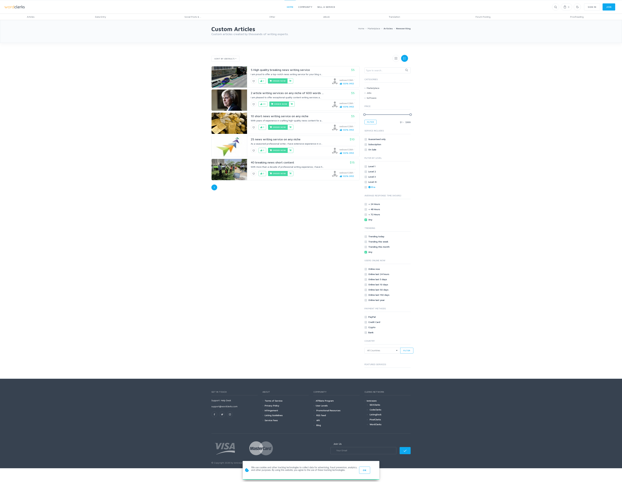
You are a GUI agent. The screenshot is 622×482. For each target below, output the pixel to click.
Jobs (369, 92)
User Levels (322, 405)
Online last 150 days (379, 294)
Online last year (376, 300)
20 (264, 104)
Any (370, 219)
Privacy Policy (272, 405)
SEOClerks (375, 404)
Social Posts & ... (192, 16)
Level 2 (372, 171)
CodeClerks (375, 409)
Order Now (279, 81)
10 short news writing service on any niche (279, 116)
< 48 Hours (374, 209)
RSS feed (321, 415)
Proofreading (577, 16)
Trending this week (378, 241)
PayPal (372, 316)
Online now (374, 269)
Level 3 (372, 176)
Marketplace (373, 88)
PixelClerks (375, 419)
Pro (373, 187)
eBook (326, 16)
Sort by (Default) (224, 58)
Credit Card (374, 322)
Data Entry (100, 16)
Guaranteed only (377, 139)
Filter (370, 122)
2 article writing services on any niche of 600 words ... (287, 93)
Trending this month (379, 246)
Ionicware (372, 400)
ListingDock (375, 414)
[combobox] (387, 70)
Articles (31, 16)
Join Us (337, 443)
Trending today (376, 236)
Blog (318, 425)
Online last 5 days (378, 279)
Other (272, 16)
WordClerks (375, 424)
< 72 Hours (374, 214)
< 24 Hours (374, 204)
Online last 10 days (378, 284)
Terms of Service (273, 400)
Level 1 (372, 166)
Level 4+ (373, 181)
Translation (394, 16)
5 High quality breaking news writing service (280, 70)
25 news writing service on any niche (275, 139)
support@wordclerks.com (224, 406)
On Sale (372, 149)
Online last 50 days (378, 289)
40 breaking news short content (272, 162)
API (318, 420)
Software (371, 97)
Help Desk (226, 400)
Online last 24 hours (379, 274)
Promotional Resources (328, 410)
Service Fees (271, 420)
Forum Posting (483, 16)
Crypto (372, 327)
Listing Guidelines (274, 415)
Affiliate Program (325, 400)
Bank (371, 332)
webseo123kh (346, 80)
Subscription (375, 144)
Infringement (271, 410)
